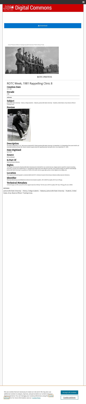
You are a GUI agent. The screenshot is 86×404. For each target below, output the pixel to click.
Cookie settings (69, 397)
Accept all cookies (69, 392)
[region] (43, 395)
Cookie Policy (36, 398)
